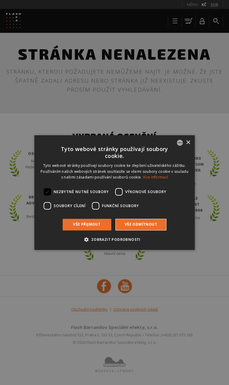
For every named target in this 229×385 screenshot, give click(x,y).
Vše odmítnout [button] (141, 224)
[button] (114, 239)
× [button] (188, 142)
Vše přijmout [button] (86, 224)
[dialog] (114, 192)
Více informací (155, 177)
